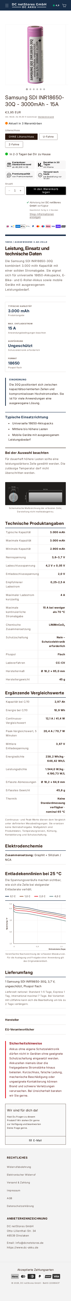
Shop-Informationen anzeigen (42, 215)
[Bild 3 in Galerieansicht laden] (34, 89)
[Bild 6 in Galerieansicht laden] (44, 89)
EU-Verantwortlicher (19, 1029)
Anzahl (9, 183)
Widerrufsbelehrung (19, 1166)
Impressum (13, 1190)
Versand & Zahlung (18, 1182)
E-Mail (37, 1140)
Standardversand (46, 117)
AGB (9, 1198)
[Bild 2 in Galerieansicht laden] (30, 89)
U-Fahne (48, 136)
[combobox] (32, 19)
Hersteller (12, 1019)
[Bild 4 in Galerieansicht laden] (37, 89)
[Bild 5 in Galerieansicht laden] (41, 89)
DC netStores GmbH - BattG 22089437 (40, 1283)
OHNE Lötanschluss (21, 136)
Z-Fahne (14, 144)
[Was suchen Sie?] (65, 19)
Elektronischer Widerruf (21, 1174)
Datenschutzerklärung (20, 1205)
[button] (7, 5)
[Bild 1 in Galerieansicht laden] (27, 89)
